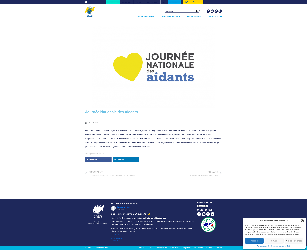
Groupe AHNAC (123, 207)
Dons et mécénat (152, 2)
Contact (209, 248)
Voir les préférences (294, 241)
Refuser (274, 241)
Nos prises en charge (171, 16)
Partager (115, 240)
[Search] (197, 11)
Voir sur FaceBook (116, 238)
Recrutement (113, 2)
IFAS (164, 2)
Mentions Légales (145, 248)
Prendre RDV (174, 2)
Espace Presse (126, 2)
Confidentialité (161, 248)
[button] (302, 221)
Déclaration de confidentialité (280, 246)
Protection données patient (180, 248)
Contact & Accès (215, 16)
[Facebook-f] (208, 11)
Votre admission (194, 16)
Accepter (254, 241)
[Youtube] (212, 11)
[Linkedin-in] (220, 11)
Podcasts (139, 2)
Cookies (219, 248)
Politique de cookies (263, 246)
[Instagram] (216, 11)
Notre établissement (145, 16)
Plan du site (198, 248)
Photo (117, 235)
